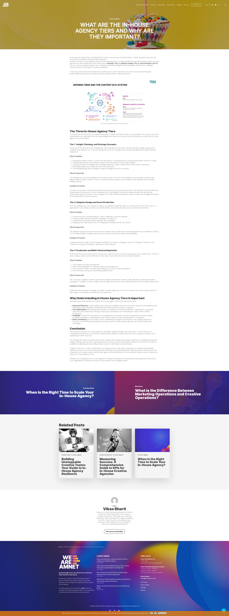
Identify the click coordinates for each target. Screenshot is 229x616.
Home (61, 547)
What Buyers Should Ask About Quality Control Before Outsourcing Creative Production (114, 580)
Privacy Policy (145, 585)
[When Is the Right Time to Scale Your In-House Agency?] (57, 392)
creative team (66, 455)
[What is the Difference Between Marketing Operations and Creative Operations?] (171, 392)
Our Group (144, 582)
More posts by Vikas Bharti (114, 531)
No (155, 613)
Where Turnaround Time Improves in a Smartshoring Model (113, 587)
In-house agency (114, 19)
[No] (227, 613)
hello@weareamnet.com (148, 578)
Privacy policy (162, 613)
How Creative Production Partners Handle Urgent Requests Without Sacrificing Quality (112, 573)
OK (152, 613)
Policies (143, 590)
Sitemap (143, 587)
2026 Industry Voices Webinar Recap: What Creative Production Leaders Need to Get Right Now (113, 566)
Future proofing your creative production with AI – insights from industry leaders (112, 560)
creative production (106, 455)
